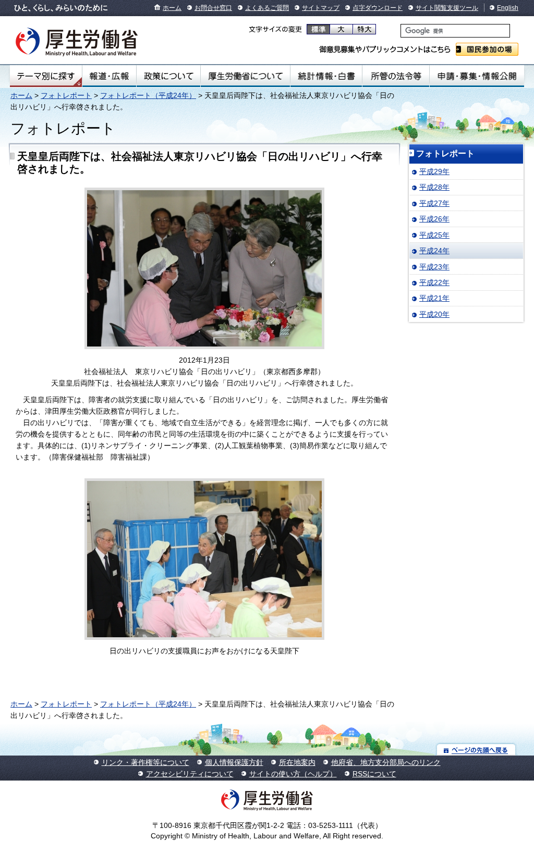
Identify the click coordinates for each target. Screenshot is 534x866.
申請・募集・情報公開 (477, 76)
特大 (364, 29)
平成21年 (434, 298)
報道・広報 (109, 76)
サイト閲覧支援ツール (447, 7)
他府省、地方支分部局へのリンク (386, 762)
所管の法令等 (395, 76)
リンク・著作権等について (145, 762)
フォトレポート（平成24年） (148, 95)
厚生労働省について (245, 76)
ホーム (172, 7)
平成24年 (434, 250)
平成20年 (434, 314)
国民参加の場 (487, 49)
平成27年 (434, 203)
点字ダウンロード (378, 7)
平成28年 (434, 187)
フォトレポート (66, 95)
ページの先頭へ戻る (476, 750)
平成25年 (434, 235)
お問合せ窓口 (213, 7)
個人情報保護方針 (234, 762)
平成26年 (434, 219)
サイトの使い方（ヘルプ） (293, 774)
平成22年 (434, 282)
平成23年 (434, 267)
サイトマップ (320, 7)
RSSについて (374, 774)
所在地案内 (297, 762)
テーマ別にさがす (46, 76)
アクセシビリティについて (190, 774)
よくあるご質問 (267, 7)
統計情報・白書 (326, 76)
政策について (168, 76)
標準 (318, 29)
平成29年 (434, 171)
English (507, 7)
